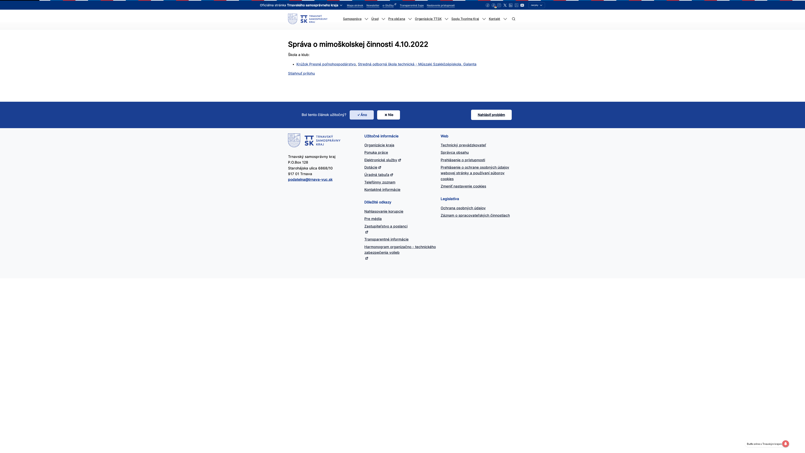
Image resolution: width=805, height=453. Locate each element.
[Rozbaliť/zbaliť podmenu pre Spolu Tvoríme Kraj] (484, 19)
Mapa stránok (355, 5)
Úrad (374, 19)
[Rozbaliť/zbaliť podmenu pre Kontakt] (505, 19)
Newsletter (372, 5)
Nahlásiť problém (491, 115)
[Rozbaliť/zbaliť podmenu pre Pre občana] (410, 19)
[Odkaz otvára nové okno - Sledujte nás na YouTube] (522, 5)
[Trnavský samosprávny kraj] (307, 19)
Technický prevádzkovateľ (463, 145)
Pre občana (396, 19)
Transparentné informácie (386, 239)
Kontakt (494, 19)
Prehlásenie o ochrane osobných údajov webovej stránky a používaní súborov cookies (475, 173)
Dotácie (370, 167)
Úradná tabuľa (376, 175)
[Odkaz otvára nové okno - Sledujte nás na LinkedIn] (511, 5)
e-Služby (388, 5)
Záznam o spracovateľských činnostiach (475, 215)
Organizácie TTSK (428, 19)
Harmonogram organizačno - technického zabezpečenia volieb (400, 250)
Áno (364, 115)
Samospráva (352, 19)
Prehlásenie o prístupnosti (463, 160)
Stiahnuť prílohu (301, 73)
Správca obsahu (455, 152)
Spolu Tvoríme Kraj (465, 19)
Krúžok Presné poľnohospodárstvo (326, 64)
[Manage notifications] (785, 443)
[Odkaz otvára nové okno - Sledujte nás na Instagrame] (499, 5)
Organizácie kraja (379, 145)
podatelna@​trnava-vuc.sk (310, 179)
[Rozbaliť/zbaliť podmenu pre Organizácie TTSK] (446, 19)
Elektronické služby (380, 160)
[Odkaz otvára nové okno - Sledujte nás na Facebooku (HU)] (493, 5)
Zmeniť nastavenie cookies (463, 186)
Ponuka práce (376, 152)
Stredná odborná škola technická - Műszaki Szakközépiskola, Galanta (417, 64)
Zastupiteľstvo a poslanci (386, 226)
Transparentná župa (412, 5)
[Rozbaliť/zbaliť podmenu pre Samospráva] (366, 19)
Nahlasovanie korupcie (383, 211)
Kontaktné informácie (382, 189)
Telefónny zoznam (379, 182)
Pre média (373, 219)
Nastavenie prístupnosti (441, 5)
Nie (390, 115)
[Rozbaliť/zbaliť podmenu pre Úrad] (383, 19)
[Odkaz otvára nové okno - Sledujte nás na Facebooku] (488, 5)
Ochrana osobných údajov (463, 208)
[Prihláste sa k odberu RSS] (516, 5)
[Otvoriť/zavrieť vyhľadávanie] (513, 19)
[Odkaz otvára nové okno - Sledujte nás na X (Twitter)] (505, 5)
